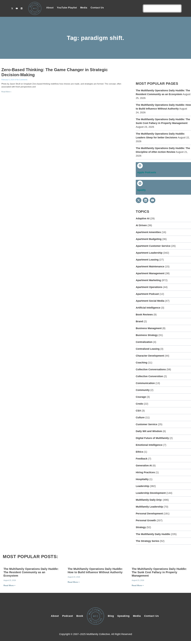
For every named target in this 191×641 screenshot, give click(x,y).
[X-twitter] (12, 8)
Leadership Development (151, 493)
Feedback (141, 458)
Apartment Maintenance (150, 266)
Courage (141, 396)
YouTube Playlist (67, 7)
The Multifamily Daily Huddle (153, 534)
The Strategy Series (147, 541)
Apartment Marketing (148, 280)
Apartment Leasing (147, 259)
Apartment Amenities (148, 232)
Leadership (142, 486)
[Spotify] (140, 183)
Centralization (144, 342)
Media (83, 7)
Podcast (67, 616)
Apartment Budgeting (148, 239)
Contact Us (97, 7)
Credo (139, 403)
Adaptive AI (142, 218)
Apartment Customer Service (153, 246)
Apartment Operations (149, 287)
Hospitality (142, 479)
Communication (145, 383)
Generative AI (144, 465)
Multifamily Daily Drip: (149, 499)
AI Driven (141, 225)
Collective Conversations (151, 369)
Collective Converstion (149, 376)
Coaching (141, 362)
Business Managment (149, 328)
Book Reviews (144, 314)
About (50, 7)
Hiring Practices (145, 472)
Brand (139, 321)
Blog (111, 616)
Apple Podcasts (146, 172)
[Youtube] (17, 8)
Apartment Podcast (147, 294)
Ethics (139, 451)
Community (143, 390)
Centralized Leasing (148, 348)
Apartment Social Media (150, 300)
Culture (140, 417)
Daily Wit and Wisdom (149, 431)
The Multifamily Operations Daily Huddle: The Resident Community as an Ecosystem (31, 572)
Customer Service (146, 424)
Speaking (123, 616)
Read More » (6, 92)
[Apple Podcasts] (140, 165)
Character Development (150, 355)
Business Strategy (147, 335)
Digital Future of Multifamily (152, 438)
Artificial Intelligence (148, 307)
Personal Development (149, 513)
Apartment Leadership (149, 252)
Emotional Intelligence (149, 445)
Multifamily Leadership (149, 506)
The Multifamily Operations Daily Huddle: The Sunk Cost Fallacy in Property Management (159, 572)
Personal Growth (146, 520)
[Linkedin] (21, 8)
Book (79, 616)
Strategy (141, 527)
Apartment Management (150, 273)
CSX (138, 410)
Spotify (141, 190)
